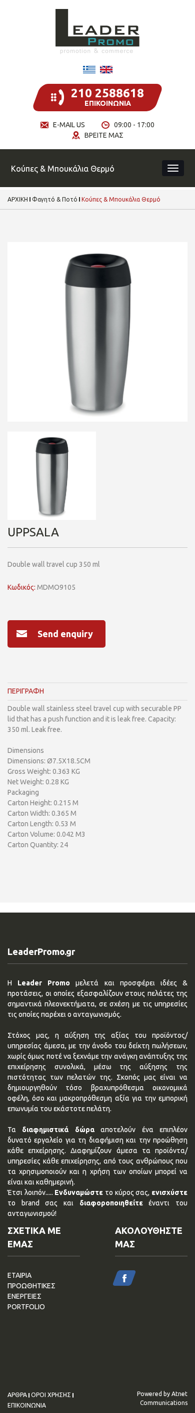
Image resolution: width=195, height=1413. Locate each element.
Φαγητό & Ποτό (55, 199)
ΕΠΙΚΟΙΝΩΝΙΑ (27, 1406)
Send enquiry (65, 634)
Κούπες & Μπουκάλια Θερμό (121, 199)
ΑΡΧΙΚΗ (18, 199)
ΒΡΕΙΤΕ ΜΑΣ (104, 135)
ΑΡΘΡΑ (17, 1395)
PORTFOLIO (26, 1307)
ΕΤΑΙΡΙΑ (20, 1275)
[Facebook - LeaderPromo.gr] (124, 1278)
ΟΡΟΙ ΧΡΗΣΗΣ (51, 1395)
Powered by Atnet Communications (162, 1398)
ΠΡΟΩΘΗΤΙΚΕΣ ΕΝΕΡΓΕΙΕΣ (32, 1291)
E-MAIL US (69, 125)
